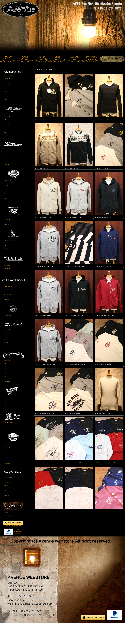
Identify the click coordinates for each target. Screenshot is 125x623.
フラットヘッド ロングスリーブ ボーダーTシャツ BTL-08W (74, 266)
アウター (5, 80)
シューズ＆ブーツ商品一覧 (8, 422)
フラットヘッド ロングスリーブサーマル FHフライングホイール (75, 364)
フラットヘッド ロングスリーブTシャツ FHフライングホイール (75, 462)
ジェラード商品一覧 (7, 180)
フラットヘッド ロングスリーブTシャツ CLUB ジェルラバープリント (106, 462)
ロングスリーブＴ (7, 83)
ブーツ (5, 401)
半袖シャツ (6, 91)
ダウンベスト (6, 222)
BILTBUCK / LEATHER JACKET (9, 291)
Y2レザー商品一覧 (7, 265)
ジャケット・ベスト (7, 482)
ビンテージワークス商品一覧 (8, 315)
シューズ (5, 404)
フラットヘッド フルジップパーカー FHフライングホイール (74, 315)
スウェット (6, 121)
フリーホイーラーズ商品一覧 (8, 75)
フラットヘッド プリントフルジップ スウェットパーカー (74, 119)
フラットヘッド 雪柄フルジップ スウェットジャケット (43, 168)
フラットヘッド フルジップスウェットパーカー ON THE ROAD (105, 266)
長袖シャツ (6, 88)
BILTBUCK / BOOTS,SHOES (8, 289)
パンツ (5, 96)
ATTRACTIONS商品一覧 (8, 286)
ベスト (5, 245)
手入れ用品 (6, 406)
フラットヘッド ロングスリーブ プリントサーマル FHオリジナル (45, 462)
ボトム (5, 365)
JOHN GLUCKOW (7, 201)
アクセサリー (6, 198)
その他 (5, 248)
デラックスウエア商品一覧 (8, 148)
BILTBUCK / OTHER (7, 294)
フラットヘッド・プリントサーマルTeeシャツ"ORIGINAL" (104, 168)
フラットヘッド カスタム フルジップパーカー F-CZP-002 (44, 266)
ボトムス (5, 193)
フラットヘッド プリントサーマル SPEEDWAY (72, 413)
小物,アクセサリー (7, 99)
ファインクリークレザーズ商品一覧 (9, 240)
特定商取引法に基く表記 (8, 512)
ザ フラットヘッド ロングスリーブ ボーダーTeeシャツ (103, 119)
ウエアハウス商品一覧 (7, 360)
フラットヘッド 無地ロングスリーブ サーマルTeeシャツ (103, 413)
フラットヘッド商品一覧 (8, 477)
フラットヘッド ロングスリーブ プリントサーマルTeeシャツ (44, 413)
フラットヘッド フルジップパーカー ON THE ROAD (43, 315)
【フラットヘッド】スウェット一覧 (43, 69)
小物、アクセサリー (7, 270)
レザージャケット (7, 78)
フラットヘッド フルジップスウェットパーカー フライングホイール (45, 364)
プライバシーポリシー (7, 515)
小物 (5, 376)
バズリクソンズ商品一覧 (8, 445)
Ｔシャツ (5, 86)
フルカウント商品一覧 (7, 329)
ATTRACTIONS (6, 299)
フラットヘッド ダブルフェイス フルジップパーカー (43, 217)
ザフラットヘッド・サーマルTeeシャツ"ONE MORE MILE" (104, 364)
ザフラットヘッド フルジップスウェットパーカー (42, 119)
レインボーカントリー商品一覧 (9, 216)
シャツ (5, 129)
